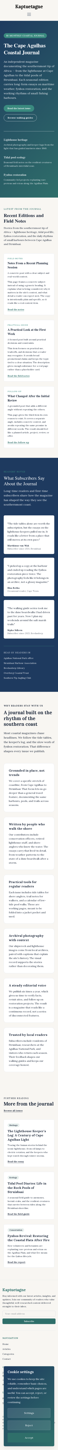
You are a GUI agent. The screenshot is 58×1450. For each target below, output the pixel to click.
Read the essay (16, 1161)
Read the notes (16, 309)
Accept (29, 1437)
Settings (29, 1412)
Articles (6, 1349)
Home (5, 1344)
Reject (29, 1425)
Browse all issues (13, 1110)
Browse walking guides (20, 117)
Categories (8, 1354)
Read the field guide (19, 1214)
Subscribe (29, 1321)
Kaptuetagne (29, 6)
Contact (6, 1359)
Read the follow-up (18, 442)
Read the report (16, 1262)
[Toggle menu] (29, 14)
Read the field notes (19, 375)
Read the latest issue (18, 108)
